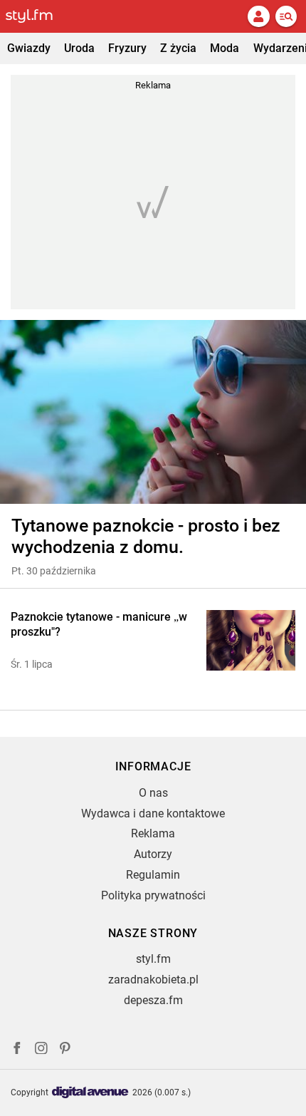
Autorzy (153, 854)
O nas (153, 793)
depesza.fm (153, 1000)
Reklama (153, 833)
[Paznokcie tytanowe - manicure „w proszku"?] (250, 640)
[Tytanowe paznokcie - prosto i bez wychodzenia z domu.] (153, 412)
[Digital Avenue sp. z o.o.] (90, 1093)
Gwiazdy (29, 48)
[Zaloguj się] (258, 16)
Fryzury (127, 48)
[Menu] (286, 16)
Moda (224, 48)
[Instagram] (41, 1050)
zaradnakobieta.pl (153, 979)
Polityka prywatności (153, 895)
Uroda (79, 48)
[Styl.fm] (38, 16)
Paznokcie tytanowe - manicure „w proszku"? (99, 624)
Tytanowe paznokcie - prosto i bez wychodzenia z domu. (145, 536)
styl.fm (153, 959)
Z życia (178, 48)
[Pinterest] (66, 1050)
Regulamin (153, 875)
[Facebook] (17, 1050)
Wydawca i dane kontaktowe (153, 813)
